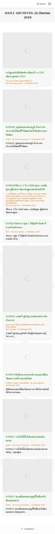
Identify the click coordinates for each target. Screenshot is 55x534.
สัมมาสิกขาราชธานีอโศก (31, 324)
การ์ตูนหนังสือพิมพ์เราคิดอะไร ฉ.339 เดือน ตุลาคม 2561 (25, 74)
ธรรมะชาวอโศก (28, 196)
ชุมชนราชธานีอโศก (13, 196)
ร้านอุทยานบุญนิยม (29, 198)
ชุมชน (44, 193)
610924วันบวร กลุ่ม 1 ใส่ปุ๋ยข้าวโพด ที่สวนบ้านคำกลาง (26, 225)
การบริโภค (21, 193)
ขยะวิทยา (37, 193)
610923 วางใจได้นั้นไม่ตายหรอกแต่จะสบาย (25, 439)
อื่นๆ (7, 231)
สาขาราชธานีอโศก (37, 200)
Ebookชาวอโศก (12, 80)
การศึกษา (29, 193)
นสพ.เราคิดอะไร (25, 80)
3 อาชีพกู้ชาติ (11, 193)
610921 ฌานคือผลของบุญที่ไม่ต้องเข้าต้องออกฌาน (26, 498)
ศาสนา (8, 139)
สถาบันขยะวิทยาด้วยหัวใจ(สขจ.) (18, 200)
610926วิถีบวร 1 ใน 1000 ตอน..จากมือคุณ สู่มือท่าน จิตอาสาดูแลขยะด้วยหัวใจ (26, 187)
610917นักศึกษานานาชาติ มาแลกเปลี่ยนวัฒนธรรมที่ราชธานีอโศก (27, 376)
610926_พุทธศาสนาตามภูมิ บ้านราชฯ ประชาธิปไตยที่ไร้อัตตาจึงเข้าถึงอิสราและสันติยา (26, 131)
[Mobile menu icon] (49, 4)
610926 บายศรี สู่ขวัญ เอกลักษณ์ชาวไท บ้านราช (26, 318)
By (14, 83)
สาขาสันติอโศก (11, 203)
